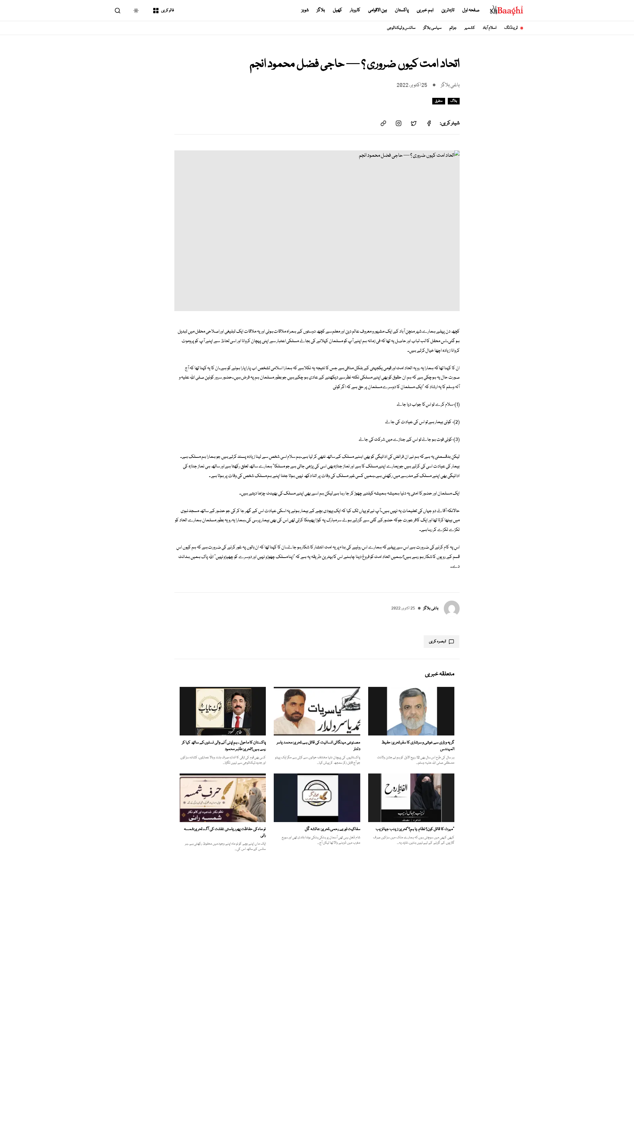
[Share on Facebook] (429, 123)
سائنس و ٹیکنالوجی (401, 28)
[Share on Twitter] (413, 123)
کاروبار (355, 10)
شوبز (305, 10)
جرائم (453, 28)
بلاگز (321, 10)
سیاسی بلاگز (432, 28)
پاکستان (402, 10)
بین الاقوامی (377, 10)
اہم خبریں (425, 10)
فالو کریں (167, 10)
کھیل (337, 10)
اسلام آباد (489, 28)
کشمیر (470, 28)
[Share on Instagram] (398, 123)
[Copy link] (383, 123)
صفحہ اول (470, 10)
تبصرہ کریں (437, 641)
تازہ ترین (448, 10)
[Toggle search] (117, 10)
